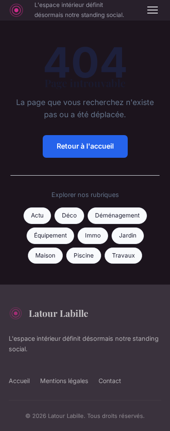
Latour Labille (58, 313)
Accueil (19, 380)
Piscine (84, 255)
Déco (69, 215)
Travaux (123, 255)
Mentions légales (64, 380)
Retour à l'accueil (85, 146)
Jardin (127, 235)
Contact (110, 380)
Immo (93, 235)
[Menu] (152, 10)
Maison (45, 255)
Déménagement (117, 215)
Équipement (50, 235)
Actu (37, 215)
